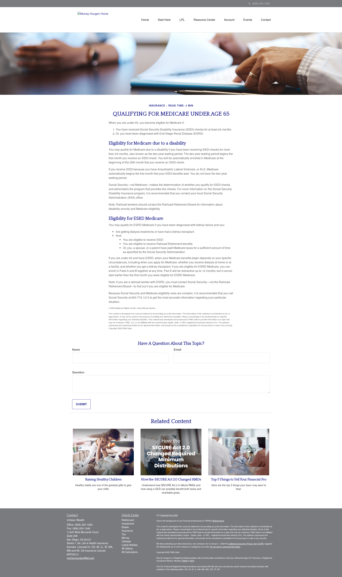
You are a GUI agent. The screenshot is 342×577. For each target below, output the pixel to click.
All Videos (127, 548)
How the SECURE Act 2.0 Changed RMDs (171, 479)
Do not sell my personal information (225, 546)
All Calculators (130, 552)
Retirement (128, 520)
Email (177, 350)
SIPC (192, 560)
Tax (124, 534)
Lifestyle (126, 541)
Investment (128, 523)
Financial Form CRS (169, 515)
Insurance (127, 530)
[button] (164, 19)
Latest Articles (130, 545)
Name (76, 350)
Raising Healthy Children (103, 479)
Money (125, 537)
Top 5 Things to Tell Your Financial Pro (238, 479)
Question (78, 372)
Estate (125, 527)
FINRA (185, 560)
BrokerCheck (218, 520)
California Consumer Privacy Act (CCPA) (246, 543)
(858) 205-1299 (261, 3)
